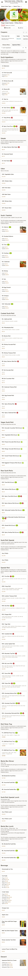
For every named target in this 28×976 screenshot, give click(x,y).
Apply (18, 36)
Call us (21, 28)
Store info (8, 28)
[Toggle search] (26, 47)
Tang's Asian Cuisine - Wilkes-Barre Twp (14, 1)
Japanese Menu (16, 45)
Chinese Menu (6, 45)
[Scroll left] (24, 32)
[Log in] (26, 2)
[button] (14, 67)
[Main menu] (2, 2)
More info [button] (19, 38)
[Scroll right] (26, 32)
